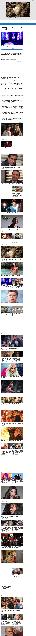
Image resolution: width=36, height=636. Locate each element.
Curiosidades (6, 24)
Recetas (19, 24)
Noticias (16, 24)
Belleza (2, 24)
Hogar (13, 24)
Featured (10, 24)
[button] (34, 23)
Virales (22, 24)
